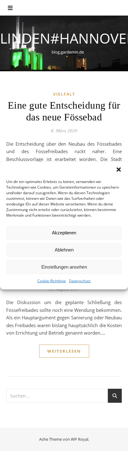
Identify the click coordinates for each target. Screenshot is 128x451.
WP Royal (79, 439)
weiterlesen (64, 351)
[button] (119, 169)
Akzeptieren (64, 232)
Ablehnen (64, 249)
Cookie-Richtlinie (51, 280)
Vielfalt (64, 94)
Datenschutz (80, 280)
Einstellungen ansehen (64, 267)
